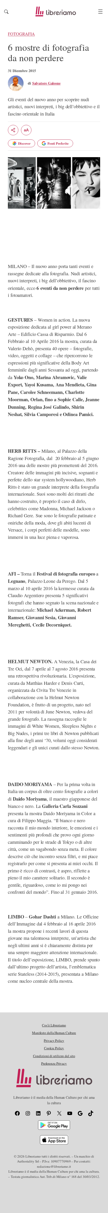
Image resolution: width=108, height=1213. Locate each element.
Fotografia (21, 34)
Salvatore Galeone (46, 83)
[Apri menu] (100, 11)
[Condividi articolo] (13, 130)
